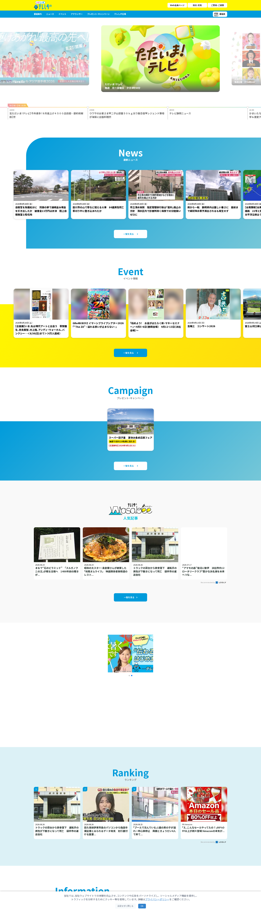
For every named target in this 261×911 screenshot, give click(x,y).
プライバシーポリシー (157, 899)
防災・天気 (197, 5)
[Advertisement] (97, 708)
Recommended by (208, 582)
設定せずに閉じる (125, 906)
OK (142, 906)
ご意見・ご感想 (217, 5)
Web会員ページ (177, 5)
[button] (129, 675)
